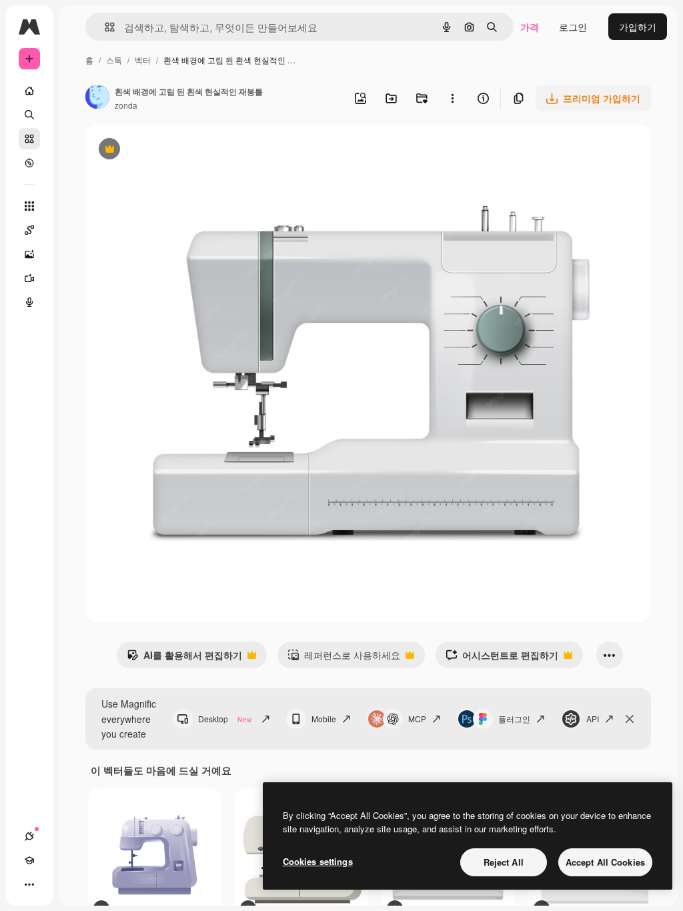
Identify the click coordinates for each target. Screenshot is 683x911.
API (592, 718)
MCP (417, 718)
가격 (529, 26)
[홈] (29, 90)
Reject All (504, 862)
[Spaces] (29, 230)
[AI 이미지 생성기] (29, 254)
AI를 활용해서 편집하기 (184, 658)
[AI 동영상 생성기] (29, 278)
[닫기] (629, 719)
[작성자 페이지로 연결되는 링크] (97, 98)
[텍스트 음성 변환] (29, 302)
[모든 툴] (29, 206)
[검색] (29, 114)
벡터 (143, 59)
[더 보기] (29, 884)
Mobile (323, 718)
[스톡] (29, 138)
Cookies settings (318, 861)
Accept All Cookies (605, 862)
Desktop (224, 718)
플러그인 (514, 718)
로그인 (573, 26)
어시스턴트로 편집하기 (502, 658)
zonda (126, 105)
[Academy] (29, 860)
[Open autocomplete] (104, 27)
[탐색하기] (29, 162)
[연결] (29, 836)
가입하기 (637, 26)
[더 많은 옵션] (452, 98)
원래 (162, 150)
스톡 (114, 59)
